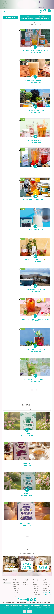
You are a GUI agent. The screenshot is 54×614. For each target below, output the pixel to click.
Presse (24, 582)
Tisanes (29, 525)
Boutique (31, 24)
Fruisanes (25, 465)
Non (29, 611)
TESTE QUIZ (11, 569)
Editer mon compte (16, 585)
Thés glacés (25, 435)
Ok (24, 611)
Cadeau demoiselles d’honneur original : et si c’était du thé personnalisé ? (27, 566)
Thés (22, 435)
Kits (36, 52)
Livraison (25, 586)
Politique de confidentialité (37, 593)
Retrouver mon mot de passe (16, 594)
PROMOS (39, 52)
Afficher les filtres (10, 17)
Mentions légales (35, 583)
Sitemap (25, 588)
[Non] (52, 609)
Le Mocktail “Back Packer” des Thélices (43, 568)
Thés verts (31, 435)
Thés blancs (25, 495)
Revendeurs (22, 599)
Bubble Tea (36, 24)
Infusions (29, 465)
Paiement (25, 584)
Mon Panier (16, 582)
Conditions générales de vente (36, 588)
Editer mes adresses (16, 589)
